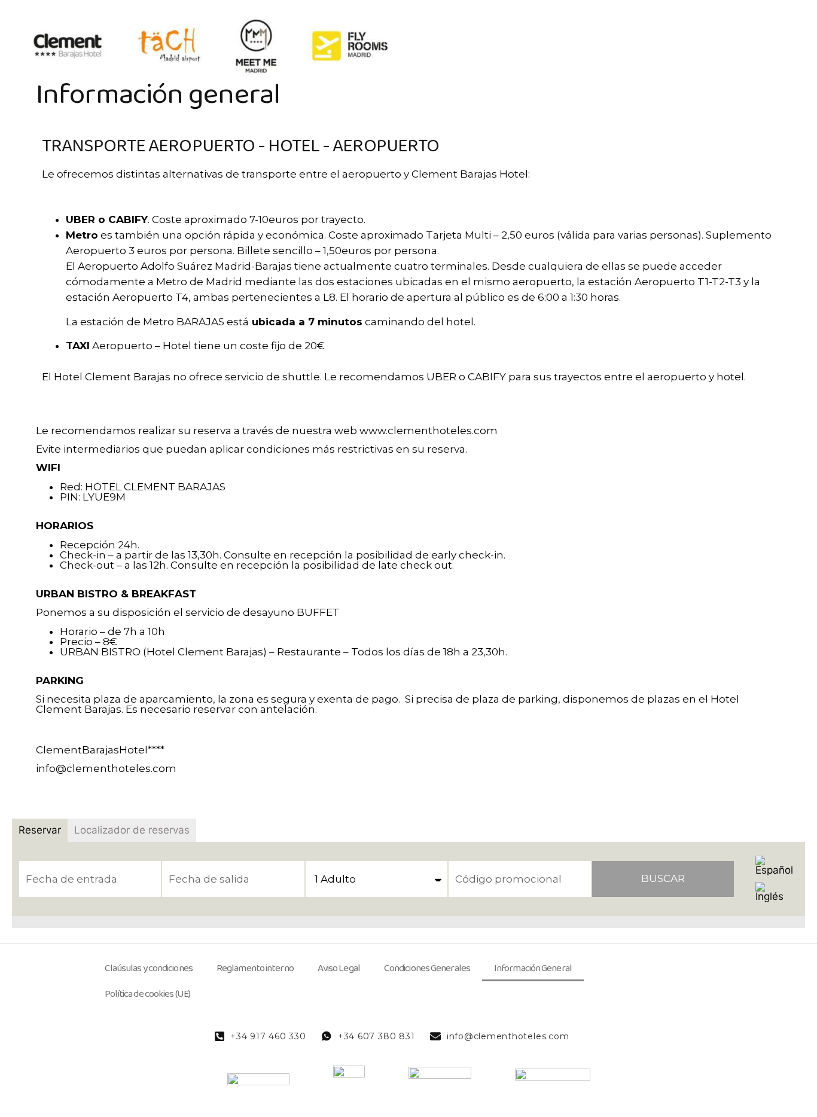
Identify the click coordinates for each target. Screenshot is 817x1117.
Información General (533, 968)
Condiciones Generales (427, 968)
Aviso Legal (339, 968)
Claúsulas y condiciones (149, 968)
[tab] (40, 830)
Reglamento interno (255, 968)
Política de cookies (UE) (147, 994)
